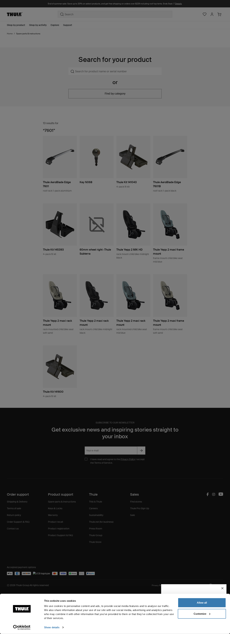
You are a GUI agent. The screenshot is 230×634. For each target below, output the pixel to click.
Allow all (202, 602)
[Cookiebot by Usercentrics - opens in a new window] (22, 627)
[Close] (222, 588)
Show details (51, 627)
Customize (200, 613)
